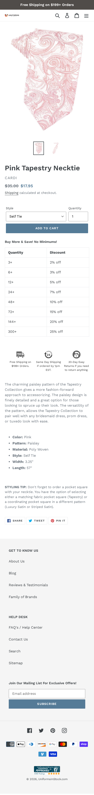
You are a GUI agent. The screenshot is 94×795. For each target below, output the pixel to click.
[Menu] (86, 15)
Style (9, 208)
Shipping (11, 193)
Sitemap (16, 663)
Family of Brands (23, 597)
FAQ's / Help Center (26, 627)
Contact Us (18, 639)
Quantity (74, 208)
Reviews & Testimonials (28, 585)
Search (15, 651)
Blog (12, 573)
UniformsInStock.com (53, 779)
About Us (16, 561)
